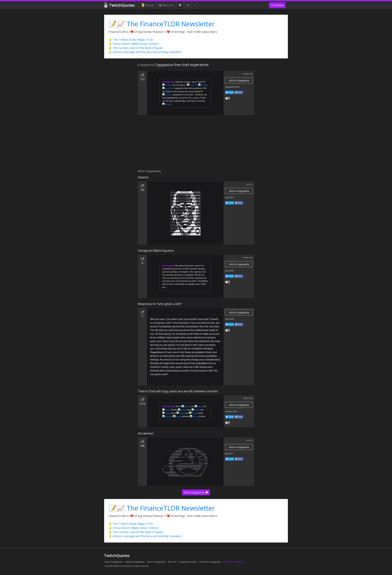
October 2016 (231, 411)
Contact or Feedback (233, 561)
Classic (149, 5)
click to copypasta (239, 80)
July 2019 (229, 453)
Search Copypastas (156, 561)
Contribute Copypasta (210, 561)
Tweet (230, 92)
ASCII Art (168, 5)
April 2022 (229, 319)
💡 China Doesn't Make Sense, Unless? (133, 44)
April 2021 (229, 197)
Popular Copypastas (135, 561)
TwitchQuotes (122, 5)
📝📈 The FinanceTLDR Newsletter (161, 23)
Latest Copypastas (113, 561)
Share (239, 92)
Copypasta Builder (188, 561)
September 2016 (232, 87)
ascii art (249, 184)
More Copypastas (194, 492)
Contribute (277, 5)
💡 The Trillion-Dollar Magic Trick (130, 39)
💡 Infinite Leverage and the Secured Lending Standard (144, 52)
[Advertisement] (196, 143)
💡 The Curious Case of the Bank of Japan (135, 48)
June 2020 (229, 270)
